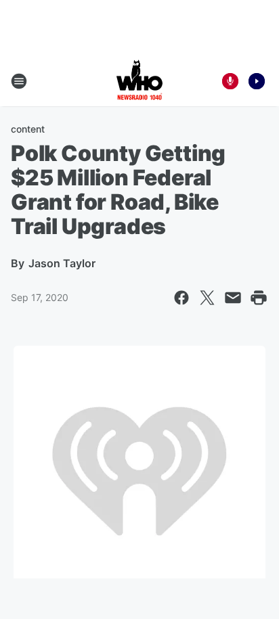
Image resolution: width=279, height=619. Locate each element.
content (28, 129)
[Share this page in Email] (232, 297)
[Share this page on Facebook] (181, 297)
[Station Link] (139, 81)
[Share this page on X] (207, 297)
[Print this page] (258, 297)
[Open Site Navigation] (19, 81)
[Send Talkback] (230, 81)
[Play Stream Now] (257, 81)
